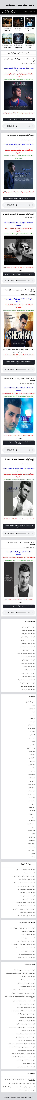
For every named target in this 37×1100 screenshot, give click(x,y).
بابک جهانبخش (31, 725)
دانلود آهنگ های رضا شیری (28, 673)
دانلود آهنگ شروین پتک (29, 873)
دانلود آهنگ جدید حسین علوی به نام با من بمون (23, 1053)
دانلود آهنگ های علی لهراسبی (28, 686)
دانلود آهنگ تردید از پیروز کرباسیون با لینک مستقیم (19, 379)
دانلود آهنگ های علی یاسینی (28, 656)
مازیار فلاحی (32, 807)
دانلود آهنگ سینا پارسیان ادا (28, 938)
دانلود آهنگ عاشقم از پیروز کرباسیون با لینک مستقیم (19, 290)
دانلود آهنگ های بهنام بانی (28, 660)
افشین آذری (32, 708)
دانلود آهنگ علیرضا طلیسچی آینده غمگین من (24, 909)
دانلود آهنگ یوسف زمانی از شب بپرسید (25, 941)
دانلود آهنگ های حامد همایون (28, 663)
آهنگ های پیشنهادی (30, 12)
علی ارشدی (32, 781)
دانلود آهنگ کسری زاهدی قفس (27, 892)
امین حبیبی (32, 718)
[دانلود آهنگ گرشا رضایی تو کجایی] (30, 38)
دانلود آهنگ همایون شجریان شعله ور (26, 1066)
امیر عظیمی (32, 715)
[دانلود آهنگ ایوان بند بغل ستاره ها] (18, 22)
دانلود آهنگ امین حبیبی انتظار (27, 980)
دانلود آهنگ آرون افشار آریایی (27, 912)
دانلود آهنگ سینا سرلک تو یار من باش (26, 1007)
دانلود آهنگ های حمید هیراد (28, 676)
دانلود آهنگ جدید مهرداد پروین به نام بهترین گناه (23, 993)
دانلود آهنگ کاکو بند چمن (29, 899)
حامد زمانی (32, 735)
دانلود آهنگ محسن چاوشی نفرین (27, 986)
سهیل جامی (32, 761)
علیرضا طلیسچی (31, 794)
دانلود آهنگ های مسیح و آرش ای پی (26, 653)
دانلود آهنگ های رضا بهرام (28, 650)
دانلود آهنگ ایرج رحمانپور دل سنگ (26, 915)
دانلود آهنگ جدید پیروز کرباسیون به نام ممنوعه (21, 136)
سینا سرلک (32, 771)
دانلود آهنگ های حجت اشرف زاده (27, 683)
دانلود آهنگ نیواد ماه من (29, 1063)
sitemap (33, 15)
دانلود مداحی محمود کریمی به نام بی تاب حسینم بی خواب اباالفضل (19, 1087)
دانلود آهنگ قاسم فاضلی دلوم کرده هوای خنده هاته (22, 928)
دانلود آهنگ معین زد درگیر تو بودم (26, 1050)
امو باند (33, 711)
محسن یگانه (32, 817)
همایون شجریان (31, 850)
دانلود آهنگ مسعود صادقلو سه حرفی (26, 1060)
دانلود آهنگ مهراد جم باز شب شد (27, 879)
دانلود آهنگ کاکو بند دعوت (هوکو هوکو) (25, 1037)
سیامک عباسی (32, 764)
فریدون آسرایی (31, 800)
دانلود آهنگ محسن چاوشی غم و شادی (26, 1024)
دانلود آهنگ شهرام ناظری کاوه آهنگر (26, 1014)
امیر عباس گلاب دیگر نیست (18, 46)
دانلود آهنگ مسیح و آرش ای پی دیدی (26, 869)
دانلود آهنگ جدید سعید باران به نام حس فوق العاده (22, 989)
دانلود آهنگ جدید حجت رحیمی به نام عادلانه (24, 970)
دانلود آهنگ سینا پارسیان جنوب (27, 951)
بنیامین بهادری (31, 728)
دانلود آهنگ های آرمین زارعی (28, 640)
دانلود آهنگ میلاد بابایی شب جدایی (26, 1004)
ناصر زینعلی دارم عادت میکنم (7, 46)
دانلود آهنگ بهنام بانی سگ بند (27, 1017)
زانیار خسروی (32, 751)
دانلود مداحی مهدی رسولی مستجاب (26, 1090)
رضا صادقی (32, 741)
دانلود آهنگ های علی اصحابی (28, 689)
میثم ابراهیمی (31, 843)
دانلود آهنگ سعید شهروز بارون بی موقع (25, 947)
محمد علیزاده (32, 820)
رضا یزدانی (32, 744)
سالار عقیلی (32, 754)
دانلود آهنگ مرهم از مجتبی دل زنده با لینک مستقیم (22, 1047)
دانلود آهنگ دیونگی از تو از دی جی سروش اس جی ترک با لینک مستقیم (20, 997)
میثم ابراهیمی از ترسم (29, 29)
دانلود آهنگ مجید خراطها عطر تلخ (27, 976)
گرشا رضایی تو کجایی (30, 46)
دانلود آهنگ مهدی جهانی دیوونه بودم (26, 886)
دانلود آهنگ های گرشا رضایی (28, 637)
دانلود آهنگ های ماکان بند (28, 666)
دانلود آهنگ (30, 68)
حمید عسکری (32, 738)
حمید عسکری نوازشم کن (7, 29)
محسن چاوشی (32, 814)
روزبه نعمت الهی (31, 748)
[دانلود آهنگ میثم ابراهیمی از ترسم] (30, 22)
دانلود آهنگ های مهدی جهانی (28, 633)
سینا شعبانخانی (31, 774)
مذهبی (33, 827)
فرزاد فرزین (32, 797)
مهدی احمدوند (31, 830)
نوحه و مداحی (32, 846)
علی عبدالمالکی (31, 787)
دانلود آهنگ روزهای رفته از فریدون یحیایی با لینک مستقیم (20, 973)
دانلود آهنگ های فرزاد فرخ (28, 630)
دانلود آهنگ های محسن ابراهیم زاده (26, 679)
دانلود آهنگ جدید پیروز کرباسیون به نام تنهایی (18, 214)
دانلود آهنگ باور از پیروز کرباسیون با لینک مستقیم (20, 543)
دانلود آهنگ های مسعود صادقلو (27, 646)
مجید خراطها (32, 810)
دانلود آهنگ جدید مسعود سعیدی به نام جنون (24, 1001)
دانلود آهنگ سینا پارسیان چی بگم (26, 1040)
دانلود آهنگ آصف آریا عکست (28, 934)
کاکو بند (33, 856)
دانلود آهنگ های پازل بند (29, 669)
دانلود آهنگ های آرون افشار (28, 643)
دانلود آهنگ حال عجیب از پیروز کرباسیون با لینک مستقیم (20, 460)
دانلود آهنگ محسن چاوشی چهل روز (26, 889)
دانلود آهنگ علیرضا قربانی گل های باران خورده (23, 876)
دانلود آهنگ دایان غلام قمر (28, 931)
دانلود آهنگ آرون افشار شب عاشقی (26, 983)
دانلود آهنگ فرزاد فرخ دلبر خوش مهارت (25, 1033)
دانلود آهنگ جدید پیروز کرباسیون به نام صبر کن (19, 60)
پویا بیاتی (33, 853)
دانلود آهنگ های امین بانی (28, 627)
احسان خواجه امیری (30, 702)
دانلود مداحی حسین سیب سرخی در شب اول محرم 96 (22, 1083)
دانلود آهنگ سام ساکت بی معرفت (27, 954)
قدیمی (33, 804)
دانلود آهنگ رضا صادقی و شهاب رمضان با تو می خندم (22, 1043)
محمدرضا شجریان (31, 823)
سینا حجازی (32, 767)
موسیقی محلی (32, 840)
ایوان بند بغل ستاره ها (18, 29)
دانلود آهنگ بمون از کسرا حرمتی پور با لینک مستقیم (22, 1027)
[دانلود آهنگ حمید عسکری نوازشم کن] (7, 22)
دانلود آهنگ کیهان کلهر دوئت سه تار (26, 905)
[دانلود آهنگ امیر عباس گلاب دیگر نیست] (18, 38)
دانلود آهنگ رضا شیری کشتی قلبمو (26, 957)
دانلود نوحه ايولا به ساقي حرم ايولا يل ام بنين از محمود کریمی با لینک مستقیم (19, 1079)
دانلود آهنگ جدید (29, 74)
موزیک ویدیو (32, 837)
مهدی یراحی (32, 833)
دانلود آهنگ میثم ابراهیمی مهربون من (26, 902)
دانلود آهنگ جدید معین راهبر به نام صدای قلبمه (23, 1057)
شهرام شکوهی (32, 777)
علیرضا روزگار (32, 791)
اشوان (33, 705)
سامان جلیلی (32, 758)
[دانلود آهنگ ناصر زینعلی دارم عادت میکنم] (7, 38)
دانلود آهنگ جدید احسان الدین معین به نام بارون (23, 1010)
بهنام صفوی (32, 731)
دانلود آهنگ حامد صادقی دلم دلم (27, 896)
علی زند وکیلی (31, 784)
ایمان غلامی (32, 721)
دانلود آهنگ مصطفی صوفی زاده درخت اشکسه (24, 882)
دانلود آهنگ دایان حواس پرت (28, 1030)
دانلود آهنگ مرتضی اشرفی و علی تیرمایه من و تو (23, 944)
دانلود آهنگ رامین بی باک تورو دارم (26, 1020)
